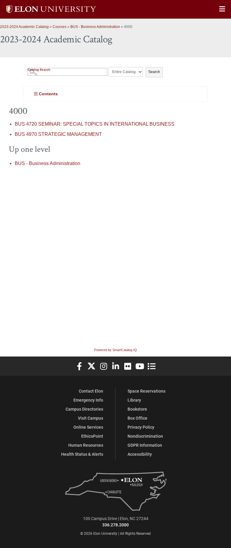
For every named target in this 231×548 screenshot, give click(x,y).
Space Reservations (146, 391)
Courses (59, 27)
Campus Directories (84, 409)
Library (134, 400)
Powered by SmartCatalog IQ (115, 350)
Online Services (88, 427)
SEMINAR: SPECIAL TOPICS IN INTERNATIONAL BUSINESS (94, 124)
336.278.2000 (115, 525)
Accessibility (140, 454)
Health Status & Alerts (82, 454)
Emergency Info (88, 400)
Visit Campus (90, 418)
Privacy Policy (141, 427)
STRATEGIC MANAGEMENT (58, 134)
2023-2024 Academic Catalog (24, 27)
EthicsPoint (92, 436)
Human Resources (85, 445)
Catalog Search (39, 69)
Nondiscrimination (145, 436)
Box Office (137, 418)
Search (154, 72)
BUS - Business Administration (95, 27)
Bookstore (137, 409)
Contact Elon (91, 391)
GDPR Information (145, 445)
